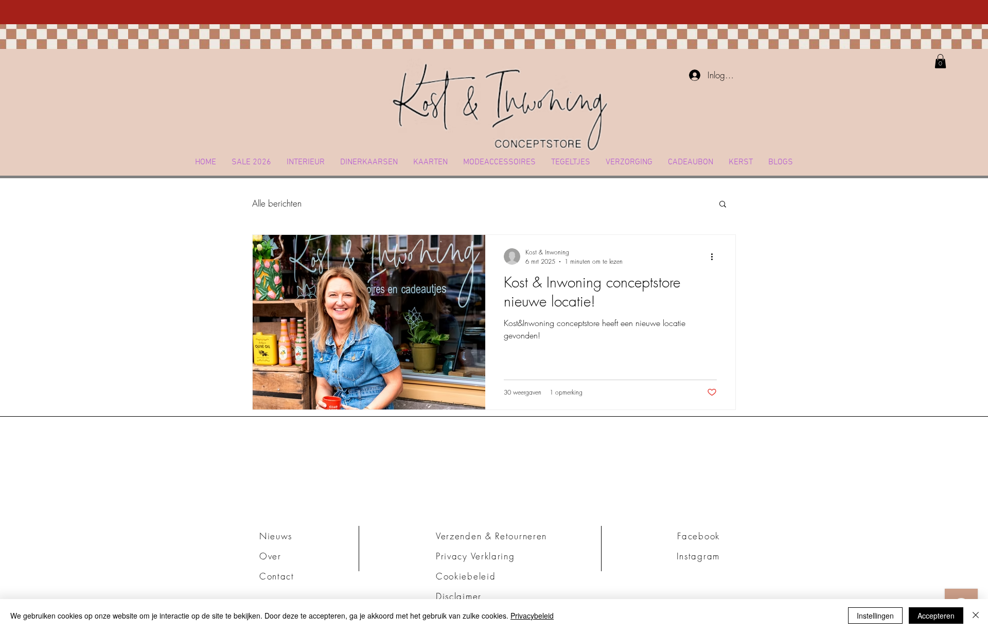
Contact (276, 576)
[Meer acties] (715, 256)
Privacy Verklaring (475, 556)
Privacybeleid (532, 615)
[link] (940, 61)
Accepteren (936, 615)
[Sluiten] (975, 615)
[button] (305, 162)
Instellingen (875, 615)
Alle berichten (277, 203)
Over (270, 556)
